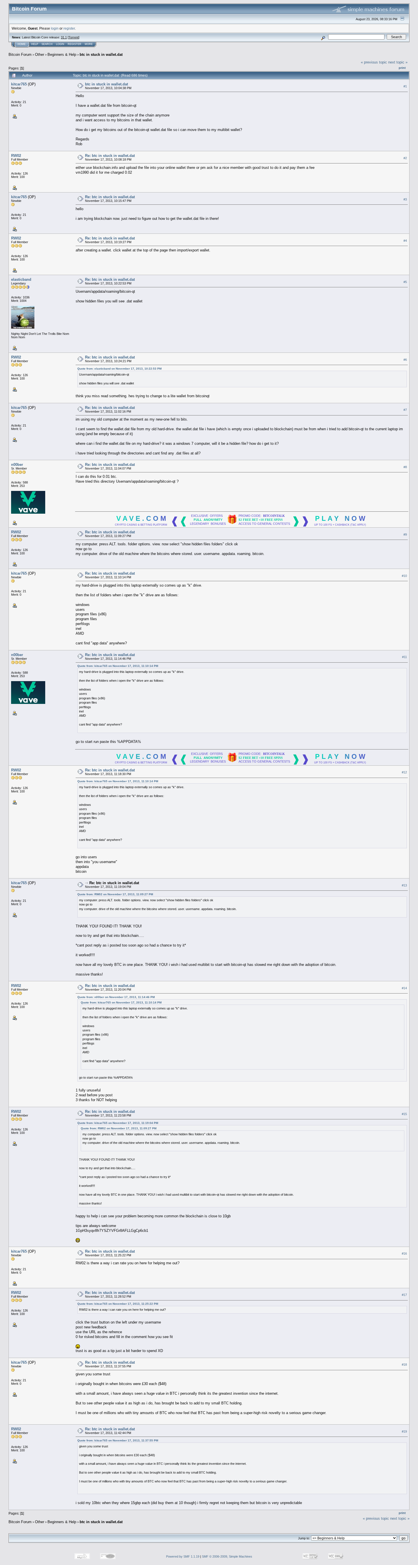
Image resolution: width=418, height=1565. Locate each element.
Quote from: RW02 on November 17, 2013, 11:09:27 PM (115, 894)
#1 (405, 86)
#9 (405, 534)
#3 (405, 199)
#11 (404, 657)
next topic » (397, 62)
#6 (405, 359)
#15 (404, 1114)
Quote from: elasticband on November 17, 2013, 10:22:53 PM (119, 368)
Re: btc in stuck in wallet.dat (110, 155)
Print (402, 67)
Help (34, 44)
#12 (404, 772)
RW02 (16, 155)
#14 (404, 988)
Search (47, 44)
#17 (404, 1294)
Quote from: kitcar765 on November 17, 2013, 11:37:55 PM (117, 1440)
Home (22, 44)
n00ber (17, 464)
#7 (405, 409)
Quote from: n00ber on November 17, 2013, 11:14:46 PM (116, 997)
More (89, 44)
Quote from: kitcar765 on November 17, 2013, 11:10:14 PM (117, 665)
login (55, 28)
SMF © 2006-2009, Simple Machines (227, 1556)
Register (74, 44)
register (69, 28)
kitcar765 (19, 84)
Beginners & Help (61, 54)
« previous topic (374, 62)
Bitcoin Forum (20, 54)
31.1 (64, 37)
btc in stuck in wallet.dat (101, 54)
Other (39, 54)
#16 (404, 1253)
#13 (404, 885)
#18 (404, 1364)
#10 (404, 575)
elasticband (21, 279)
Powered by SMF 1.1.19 (182, 1556)
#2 (405, 158)
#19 (404, 1431)
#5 (405, 282)
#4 (405, 240)
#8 (405, 467)
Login (60, 44)
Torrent (73, 37)
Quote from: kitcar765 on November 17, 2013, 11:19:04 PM (117, 1122)
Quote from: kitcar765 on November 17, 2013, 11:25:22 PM (117, 1303)
